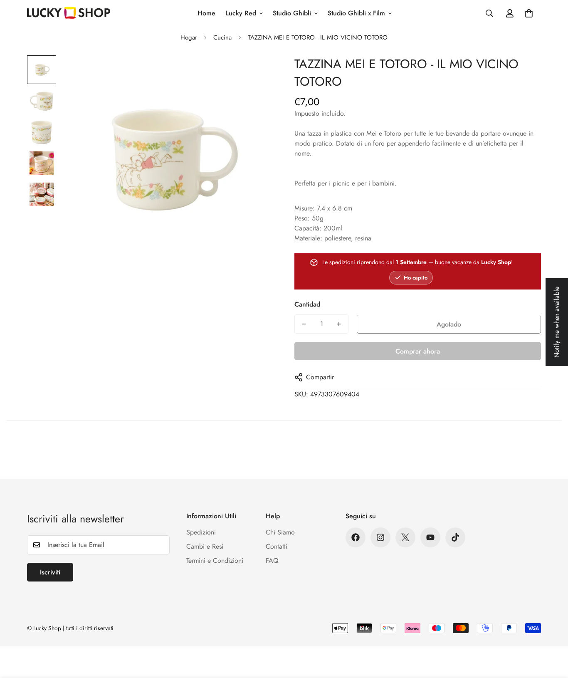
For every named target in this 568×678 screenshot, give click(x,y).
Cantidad (307, 304)
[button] (528, 13)
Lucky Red (240, 13)
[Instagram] (380, 537)
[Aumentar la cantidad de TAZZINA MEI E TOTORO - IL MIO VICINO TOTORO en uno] (339, 324)
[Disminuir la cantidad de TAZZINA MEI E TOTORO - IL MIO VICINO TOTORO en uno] (304, 324)
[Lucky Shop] (68, 13)
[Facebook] (355, 537)
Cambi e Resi (204, 546)
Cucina (222, 37)
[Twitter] (405, 537)
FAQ (272, 560)
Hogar (188, 37)
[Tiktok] (455, 537)
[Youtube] (430, 537)
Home (206, 13)
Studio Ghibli (292, 13)
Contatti (276, 546)
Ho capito (415, 278)
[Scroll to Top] (551, 632)
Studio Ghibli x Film (356, 13)
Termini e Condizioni (214, 560)
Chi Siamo (280, 532)
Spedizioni (201, 532)
